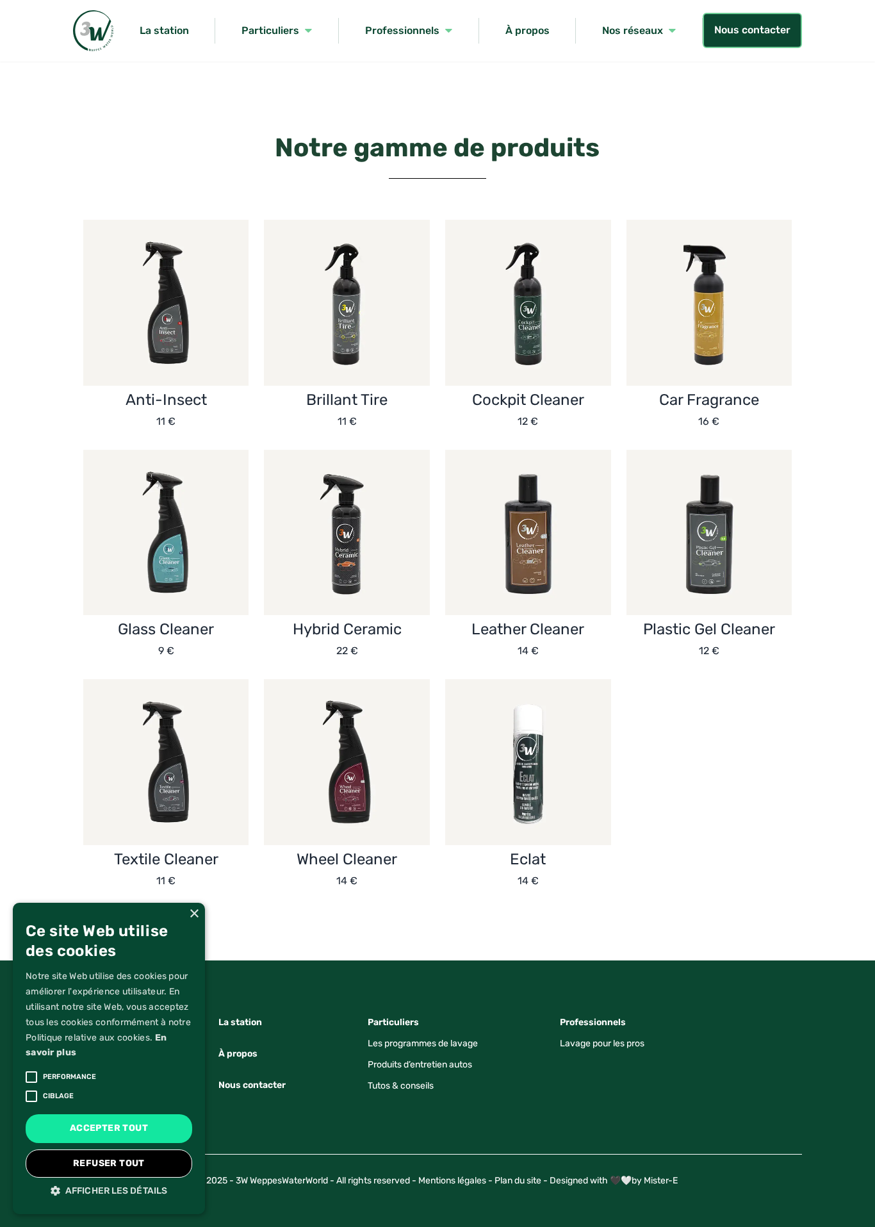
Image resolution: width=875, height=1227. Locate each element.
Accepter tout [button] (109, 1128)
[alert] (109, 1058)
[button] (109, 1191)
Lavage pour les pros (602, 1043)
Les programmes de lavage (423, 1043)
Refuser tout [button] (109, 1163)
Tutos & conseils (401, 1085)
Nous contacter (752, 30)
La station (240, 1022)
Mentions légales (452, 1180)
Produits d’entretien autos (420, 1064)
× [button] (194, 914)
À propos (238, 1053)
